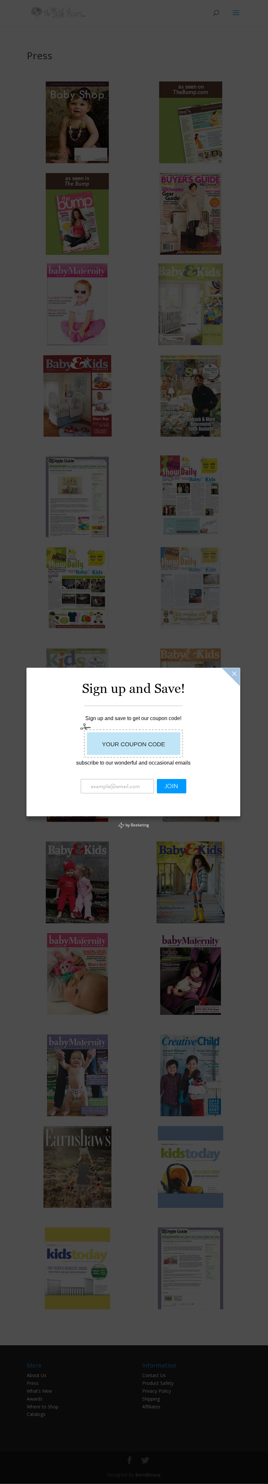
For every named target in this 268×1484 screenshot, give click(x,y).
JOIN (171, 786)
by (137, 825)
